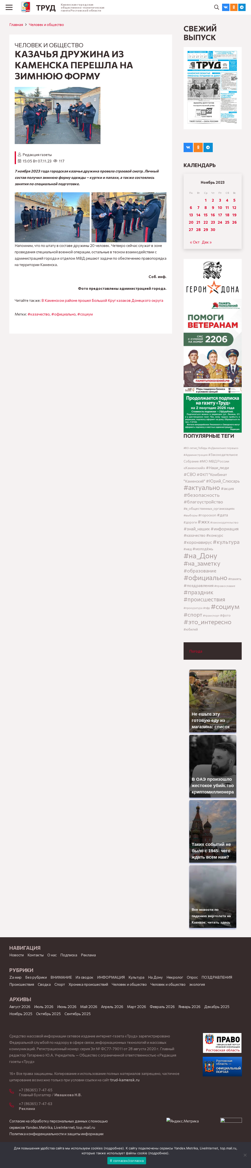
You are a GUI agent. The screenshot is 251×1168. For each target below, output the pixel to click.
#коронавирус (198, 542)
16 (213, 215)
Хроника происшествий (88, 984)
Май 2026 (88, 1006)
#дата (222, 514)
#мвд (188, 549)
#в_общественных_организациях (209, 508)
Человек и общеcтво (46, 24)
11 (227, 207)
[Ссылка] (26, 7)
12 (234, 207)
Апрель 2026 (112, 1006)
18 (227, 215)
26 (234, 222)
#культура (226, 541)
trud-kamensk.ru (124, 1080)
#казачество (38, 314)
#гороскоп (207, 515)
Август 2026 (19, 1006)
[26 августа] (213, 88)
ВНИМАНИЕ (61, 977)
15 (206, 215)
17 (220, 215)
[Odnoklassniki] (234, 7)
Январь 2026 (189, 1006)
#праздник (198, 592)
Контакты (35, 955)
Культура (136, 977)
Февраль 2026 (162, 1006)
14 (198, 215)
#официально (63, 314)
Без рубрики (36, 977)
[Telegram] (242, 7)
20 (191, 222)
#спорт (193, 614)
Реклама (88, 955)
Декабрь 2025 (216, 1006)
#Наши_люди (217, 467)
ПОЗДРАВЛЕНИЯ (216, 977)
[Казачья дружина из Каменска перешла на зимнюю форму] (57, 90)
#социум (85, 314)
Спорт (59, 984)
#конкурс (214, 535)
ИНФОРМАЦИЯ (111, 977)
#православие (224, 586)
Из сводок (84, 977)
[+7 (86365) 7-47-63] (14, 1105)
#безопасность (202, 495)
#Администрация (196, 454)
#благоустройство (203, 501)
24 (220, 222)
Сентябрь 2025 (77, 1013)
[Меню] (9, 7)
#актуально (202, 487)
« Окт (195, 242)
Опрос (192, 977)
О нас (52, 955)
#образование (200, 570)
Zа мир (15, 977)
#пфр (206, 607)
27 (191, 229)
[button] (216, 7)
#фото (225, 615)
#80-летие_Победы (195, 448)
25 (227, 222)
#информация (224, 528)
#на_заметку (202, 563)
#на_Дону (200, 555)
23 (213, 222)
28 (198, 229)
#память (234, 579)
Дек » (207, 242)
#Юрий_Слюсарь (223, 480)
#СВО (190, 474)
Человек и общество (168, 984)
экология (197, 984)
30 (213, 229)
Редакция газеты (37, 154)
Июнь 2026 (66, 1006)
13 (191, 215)
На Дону (155, 977)
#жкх (204, 521)
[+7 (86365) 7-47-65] (14, 1091)
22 (205, 222)
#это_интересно (207, 621)
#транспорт (211, 615)
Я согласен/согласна (127, 1161)
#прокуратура (193, 607)
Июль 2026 (43, 1006)
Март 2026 (136, 1006)
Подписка (68, 955)
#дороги (190, 522)
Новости (16, 955)
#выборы (191, 515)
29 (205, 229)
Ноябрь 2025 (20, 1013)
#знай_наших (197, 528)
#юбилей (191, 629)
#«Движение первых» (223, 448)
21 (198, 222)
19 (234, 215)
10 (220, 207)
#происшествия (204, 599)
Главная (16, 24)
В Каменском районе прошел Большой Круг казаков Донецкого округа (102, 300)
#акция (227, 488)
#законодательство (224, 522)
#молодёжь (202, 549)
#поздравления (198, 585)
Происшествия (21, 984)
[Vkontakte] (225, 7)
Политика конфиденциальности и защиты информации (56, 1134)
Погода (195, 651)
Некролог (174, 977)
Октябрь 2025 (48, 1013)
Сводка (44, 984)
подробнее (114, 1148)
